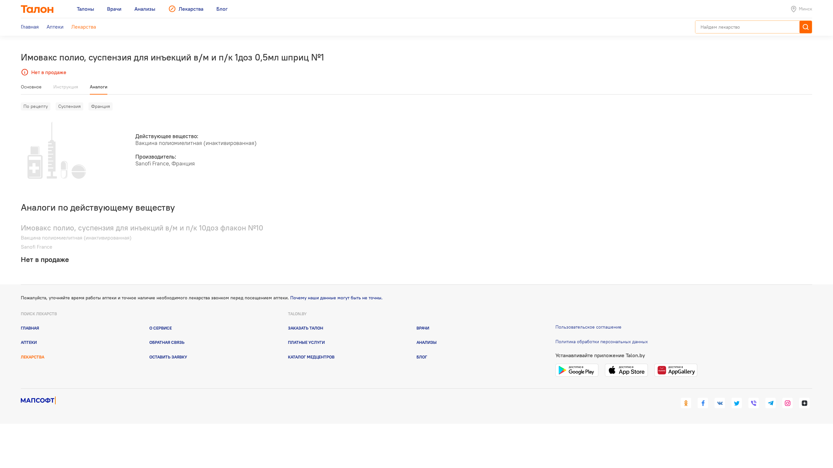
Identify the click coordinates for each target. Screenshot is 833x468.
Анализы (426, 342)
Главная (30, 328)
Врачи (422, 328)
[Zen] (804, 403)
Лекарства (32, 356)
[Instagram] (787, 403)
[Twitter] (736, 403)
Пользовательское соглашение (588, 327)
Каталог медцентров (311, 356)
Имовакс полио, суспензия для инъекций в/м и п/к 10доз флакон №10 (142, 227)
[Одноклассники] (686, 403)
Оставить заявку (168, 356)
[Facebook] (703, 403)
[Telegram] (770, 403)
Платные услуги (306, 342)
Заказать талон (305, 328)
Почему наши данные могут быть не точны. (336, 298)
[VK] (720, 403)
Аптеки (29, 342)
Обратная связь (166, 342)
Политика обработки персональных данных (601, 341)
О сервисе (160, 328)
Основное (31, 87)
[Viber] (753, 403)
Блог (421, 356)
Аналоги (98, 87)
